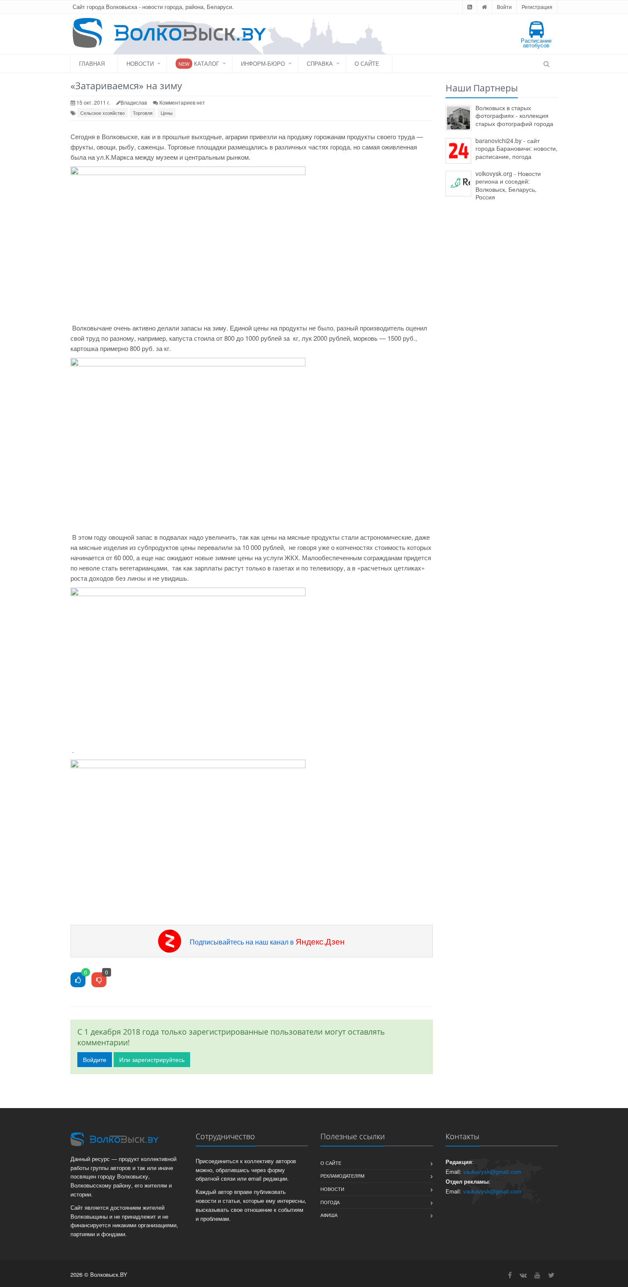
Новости (140, 63)
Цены (167, 112)
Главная (92, 63)
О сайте (367, 63)
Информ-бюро (263, 63)
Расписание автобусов (536, 42)
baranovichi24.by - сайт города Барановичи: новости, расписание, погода (516, 148)
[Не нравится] (98, 980)
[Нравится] (77, 980)
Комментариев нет (182, 102)
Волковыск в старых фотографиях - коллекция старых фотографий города (514, 115)
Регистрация (537, 6)
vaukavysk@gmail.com (492, 1171)
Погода (330, 1202)
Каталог (199, 63)
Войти (504, 6)
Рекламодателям (342, 1175)
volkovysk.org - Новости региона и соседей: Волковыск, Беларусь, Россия (508, 185)
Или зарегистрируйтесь (152, 1059)
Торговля (143, 112)
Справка (320, 63)
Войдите (94, 1059)
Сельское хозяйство (102, 112)
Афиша (328, 1214)
